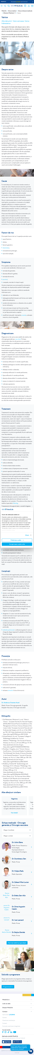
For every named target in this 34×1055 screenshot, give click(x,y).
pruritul (5, 279)
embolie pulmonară (8, 630)
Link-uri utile (6, 1004)
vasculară (18, 339)
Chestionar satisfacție (8, 1020)
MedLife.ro (5, 1000)
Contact (4, 1012)
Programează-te (8, 987)
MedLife (4, 11)
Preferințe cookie (16, 540)
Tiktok (8, 1032)
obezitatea (6, 248)
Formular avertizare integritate (11, 1026)
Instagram (6, 1032)
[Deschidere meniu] (2, 5)
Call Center (8, 1014)
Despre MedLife (7, 1008)
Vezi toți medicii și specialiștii (17, 943)
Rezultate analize (25, 6)
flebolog (15, 503)
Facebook (3, 1032)
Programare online (32, 6)
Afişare (27, 535)
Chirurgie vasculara (20, 825)
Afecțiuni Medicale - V (9, 13)
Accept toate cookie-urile (17, 544)
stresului (10, 690)
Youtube (14, 1032)
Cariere (4, 1017)
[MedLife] (16, 6)
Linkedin (11, 1032)
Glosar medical (12, 11)
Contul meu (29, 6)
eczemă (24, 315)
